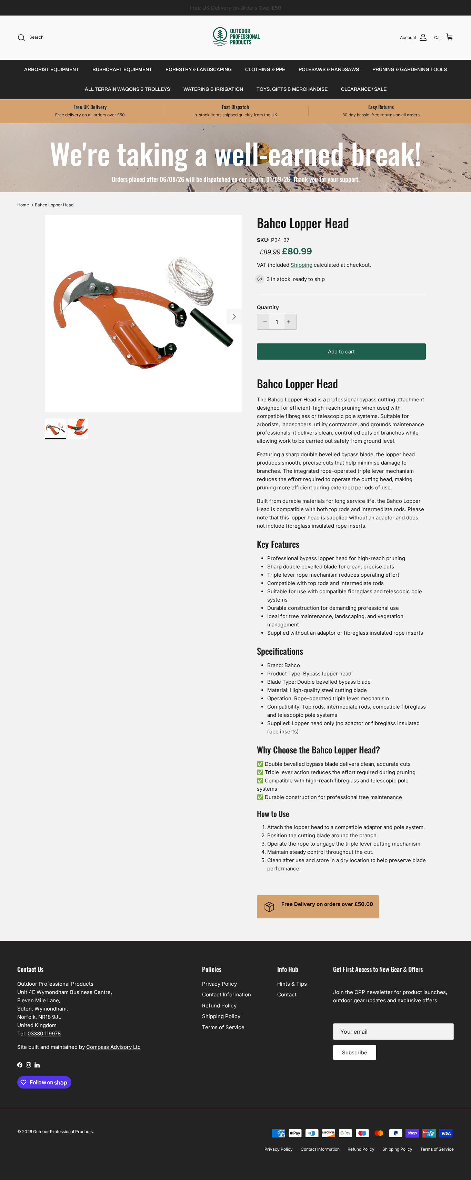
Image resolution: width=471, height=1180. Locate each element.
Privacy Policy (219, 984)
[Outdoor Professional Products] (235, 37)
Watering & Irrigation (213, 89)
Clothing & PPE (265, 69)
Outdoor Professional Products (63, 1131)
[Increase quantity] (290, 321)
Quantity (268, 307)
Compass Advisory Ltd (113, 1047)
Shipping (301, 265)
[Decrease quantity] (263, 321)
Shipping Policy (221, 1016)
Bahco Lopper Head (54, 204)
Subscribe (354, 1052)
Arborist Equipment (51, 69)
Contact (287, 994)
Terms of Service (223, 1027)
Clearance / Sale (364, 89)
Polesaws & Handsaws (329, 69)
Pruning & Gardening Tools (409, 69)
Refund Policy (219, 1005)
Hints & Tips (292, 984)
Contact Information (226, 994)
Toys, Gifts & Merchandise (292, 89)
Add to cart (341, 351)
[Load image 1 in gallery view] (143, 313)
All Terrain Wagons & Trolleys (127, 89)
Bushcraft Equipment (122, 69)
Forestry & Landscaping (199, 69)
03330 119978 (44, 1033)
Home (23, 204)
